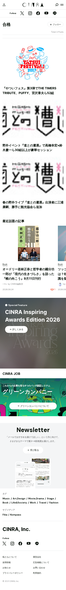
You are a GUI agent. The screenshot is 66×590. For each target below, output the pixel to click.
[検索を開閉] (56, 4)
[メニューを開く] (61, 4)
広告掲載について (41, 562)
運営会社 (37, 557)
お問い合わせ (39, 567)
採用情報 (7, 562)
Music (6, 498)
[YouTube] (46, 13)
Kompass (15, 514)
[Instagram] (30, 13)
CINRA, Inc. (16, 529)
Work (33, 502)
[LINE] (55, 13)
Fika (5, 514)
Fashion (53, 502)
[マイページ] (4, 4)
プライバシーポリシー (13, 573)
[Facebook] (38, 13)
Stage (50, 498)
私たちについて (10, 557)
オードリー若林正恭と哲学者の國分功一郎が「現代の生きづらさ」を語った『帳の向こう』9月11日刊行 (28, 273)
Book (5, 502)
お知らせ (7, 567)
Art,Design (19, 498)
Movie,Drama (36, 498)
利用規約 (37, 573)
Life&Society (19, 502)
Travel (42, 502)
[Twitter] (22, 13)
